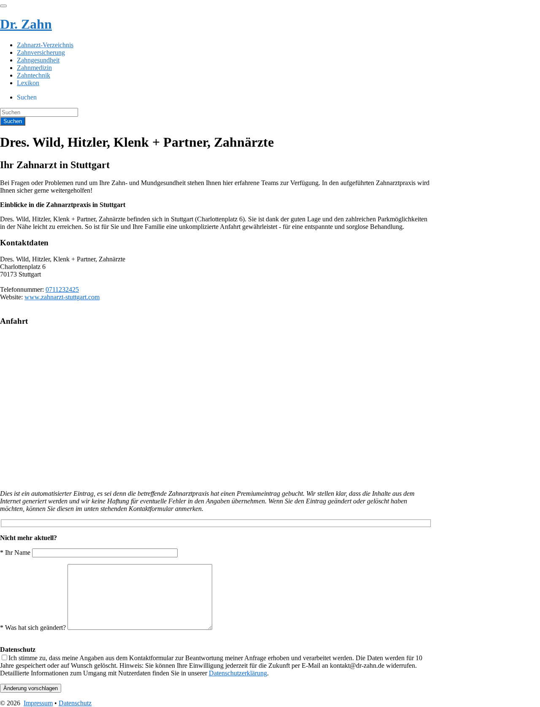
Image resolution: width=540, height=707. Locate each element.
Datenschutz (75, 703)
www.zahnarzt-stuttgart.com (62, 297)
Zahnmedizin (34, 67)
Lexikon (28, 82)
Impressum (38, 703)
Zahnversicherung (41, 52)
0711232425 (62, 289)
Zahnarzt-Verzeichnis (45, 44)
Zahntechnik (33, 75)
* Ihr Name (16, 552)
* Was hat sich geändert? (34, 627)
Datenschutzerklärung (238, 673)
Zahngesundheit (38, 60)
